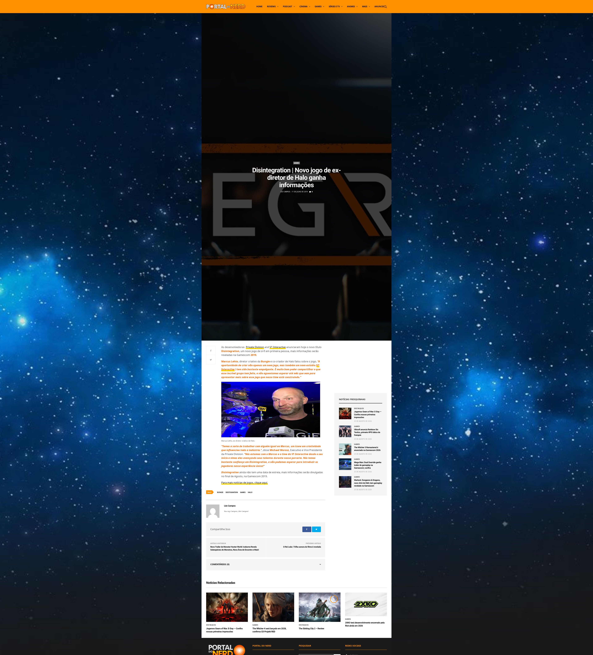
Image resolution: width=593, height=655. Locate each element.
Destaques (359, 408)
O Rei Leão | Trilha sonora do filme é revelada (302, 547)
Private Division (255, 347)
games (243, 492)
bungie (220, 492)
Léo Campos (285, 192)
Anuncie (379, 6)
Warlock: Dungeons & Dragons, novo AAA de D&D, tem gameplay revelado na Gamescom (368, 483)
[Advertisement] (360, 366)
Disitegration (232, 492)
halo (250, 492)
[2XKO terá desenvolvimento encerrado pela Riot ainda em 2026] (366, 604)
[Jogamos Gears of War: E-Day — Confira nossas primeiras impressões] (345, 413)
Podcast (287, 6)
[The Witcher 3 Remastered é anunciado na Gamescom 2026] (345, 449)
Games (318, 6)
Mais (364, 6)
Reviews (271, 6)
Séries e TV (334, 6)
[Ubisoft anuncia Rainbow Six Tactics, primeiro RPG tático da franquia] (345, 431)
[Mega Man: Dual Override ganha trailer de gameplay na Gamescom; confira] (345, 464)
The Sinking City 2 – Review (311, 628)
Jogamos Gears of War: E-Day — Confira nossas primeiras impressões (367, 414)
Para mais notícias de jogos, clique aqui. (244, 482)
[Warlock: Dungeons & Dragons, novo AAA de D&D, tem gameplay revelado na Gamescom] (345, 482)
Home (259, 6)
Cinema (303, 6)
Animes (351, 6)
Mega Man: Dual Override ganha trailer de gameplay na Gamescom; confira (367, 465)
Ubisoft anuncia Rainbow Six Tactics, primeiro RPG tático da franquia (367, 432)
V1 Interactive (278, 347)
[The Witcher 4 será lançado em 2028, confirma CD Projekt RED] (273, 607)
